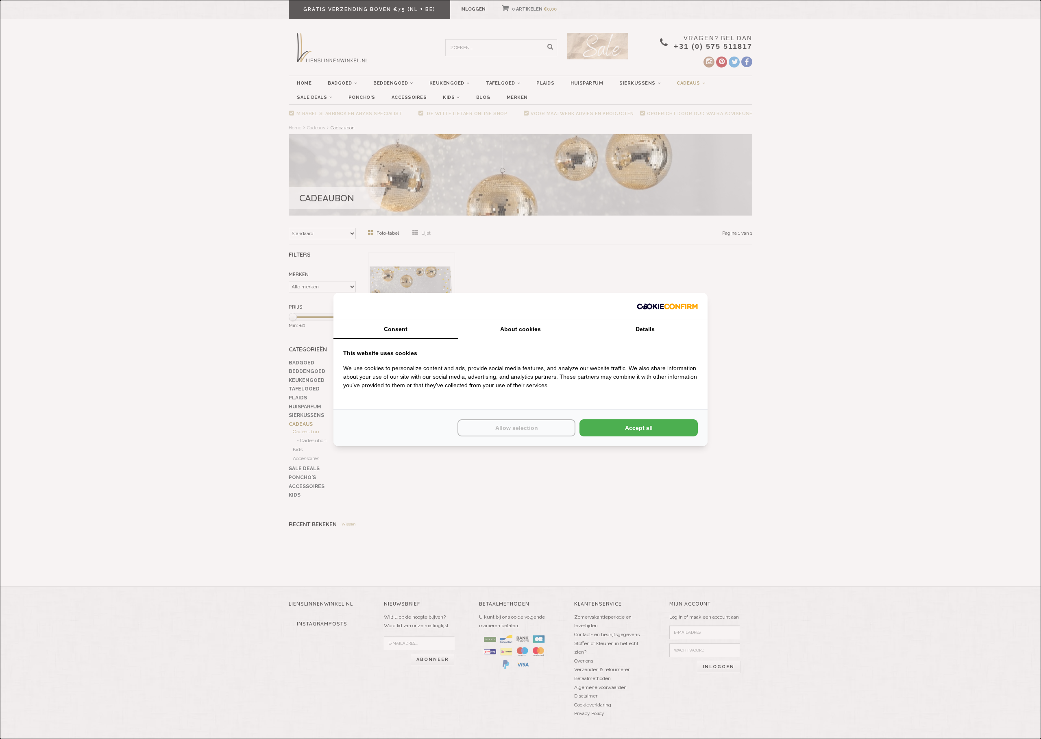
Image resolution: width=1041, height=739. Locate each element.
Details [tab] (645, 329)
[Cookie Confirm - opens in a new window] (667, 306)
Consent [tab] (395, 329)
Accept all (639, 428)
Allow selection (516, 428)
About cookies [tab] (520, 329)
